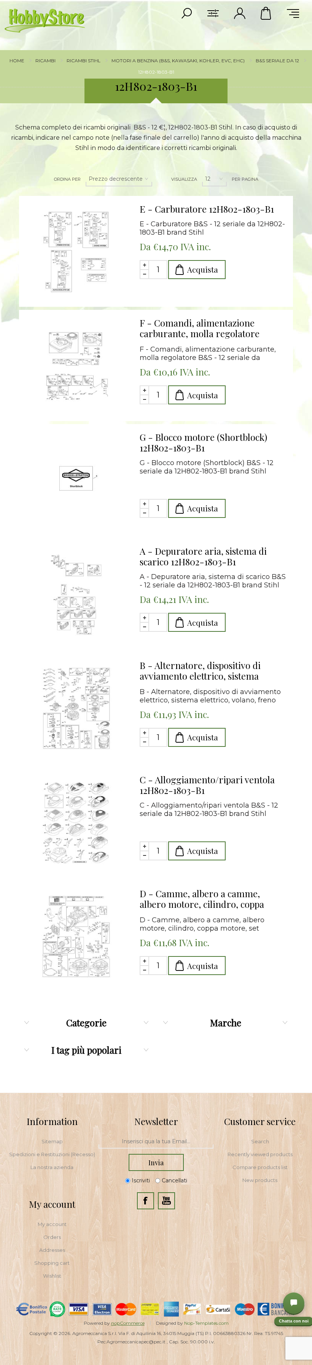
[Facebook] (145, 1200)
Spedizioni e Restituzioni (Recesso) (52, 1154)
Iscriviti (141, 1180)
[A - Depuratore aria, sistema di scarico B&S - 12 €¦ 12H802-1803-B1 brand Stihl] (76, 595)
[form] (156, 1142)
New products (259, 1180)
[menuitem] (52, 1141)
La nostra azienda (51, 1167)
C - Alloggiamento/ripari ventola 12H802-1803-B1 (207, 784)
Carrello (266, 13)
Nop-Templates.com (206, 1323)
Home (17, 60)
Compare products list (260, 1167)
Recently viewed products (260, 1154)
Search (260, 1141)
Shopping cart (52, 1263)
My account (52, 1224)
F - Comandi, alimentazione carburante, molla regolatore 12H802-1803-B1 (199, 328)
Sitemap (52, 1141)
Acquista (202, 269)
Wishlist (52, 1276)
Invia (156, 1162)
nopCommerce (128, 1323)
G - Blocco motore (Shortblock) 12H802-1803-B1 (203, 442)
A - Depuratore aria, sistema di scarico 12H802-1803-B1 (203, 556)
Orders (52, 1237)
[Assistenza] (293, 1303)
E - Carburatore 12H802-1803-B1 (207, 209)
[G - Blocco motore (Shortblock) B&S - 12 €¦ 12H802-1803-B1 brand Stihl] (76, 481)
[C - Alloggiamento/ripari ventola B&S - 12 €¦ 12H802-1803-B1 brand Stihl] (76, 824)
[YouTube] (166, 1200)
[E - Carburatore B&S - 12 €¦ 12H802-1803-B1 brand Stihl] (76, 253)
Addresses (52, 1250)
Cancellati (174, 1180)
